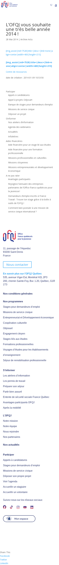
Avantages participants (19, 179)
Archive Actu (26, 39)
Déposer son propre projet (17, 476)
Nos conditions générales (18, 293)
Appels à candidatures (19, 95)
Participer (10, 91)
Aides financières (14, 141)
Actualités (13, 131)
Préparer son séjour (13, 386)
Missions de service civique (21, 109)
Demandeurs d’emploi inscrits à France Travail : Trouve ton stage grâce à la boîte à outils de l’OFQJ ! (29, 200)
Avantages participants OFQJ (18, 402)
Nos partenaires (11, 437)
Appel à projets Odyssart (20, 99)
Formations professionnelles (18, 344)
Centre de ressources (16, 71)
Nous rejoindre (11, 431)
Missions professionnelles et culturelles (27, 157)
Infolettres (13, 136)
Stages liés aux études (15, 339)
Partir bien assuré (12, 391)
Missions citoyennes (18, 162)
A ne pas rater (13, 175)
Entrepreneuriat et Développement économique (28, 317)
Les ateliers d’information (16, 375)
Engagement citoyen (14, 333)
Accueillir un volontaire (15, 492)
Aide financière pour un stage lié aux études (29, 144)
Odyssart (8, 328)
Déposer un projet (17, 114)
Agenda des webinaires (19, 127)
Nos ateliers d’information (21, 122)
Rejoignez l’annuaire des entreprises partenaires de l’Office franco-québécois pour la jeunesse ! (30, 187)
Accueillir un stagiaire (14, 486)
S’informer (11, 118)
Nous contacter (17, 265)
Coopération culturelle (15, 323)
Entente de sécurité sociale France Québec (26, 397)
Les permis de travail (14, 381)
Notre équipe (10, 426)
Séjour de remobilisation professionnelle (24, 360)
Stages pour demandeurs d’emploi (21, 307)
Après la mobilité (12, 407)
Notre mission (10, 421)
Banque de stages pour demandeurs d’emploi (30, 104)
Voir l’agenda (10, 481)
